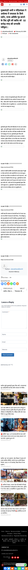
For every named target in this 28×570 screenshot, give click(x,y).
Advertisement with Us (7, 535)
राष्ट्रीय (6, 539)
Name (4, 334)
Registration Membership (20, 535)
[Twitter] (5, 283)
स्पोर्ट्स (22, 541)
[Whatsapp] (11, 283)
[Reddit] (8, 283)
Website (4, 349)
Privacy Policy (17, 533)
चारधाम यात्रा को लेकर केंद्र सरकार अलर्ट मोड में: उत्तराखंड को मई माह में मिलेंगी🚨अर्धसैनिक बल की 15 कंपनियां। (13, 511)
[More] (17, 283)
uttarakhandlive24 (17, 269)
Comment (5, 312)
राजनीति (22, 539)
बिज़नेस (4, 541)
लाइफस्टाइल (14, 541)
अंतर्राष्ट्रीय (11, 539)
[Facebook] (2, 283)
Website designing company (14, 564)
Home (1, 1)
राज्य (8, 541)
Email (3, 342)
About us (6, 1)
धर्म (25, 539)
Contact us (20, 1)
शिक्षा (19, 541)
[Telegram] (14, 283)
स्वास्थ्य (14, 542)
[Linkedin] (16, 568)
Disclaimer (10, 533)
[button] (2, 4)
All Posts (10, 60)
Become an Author (13, 1)
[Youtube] (18, 557)
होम (3, 539)
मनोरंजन (16, 539)
